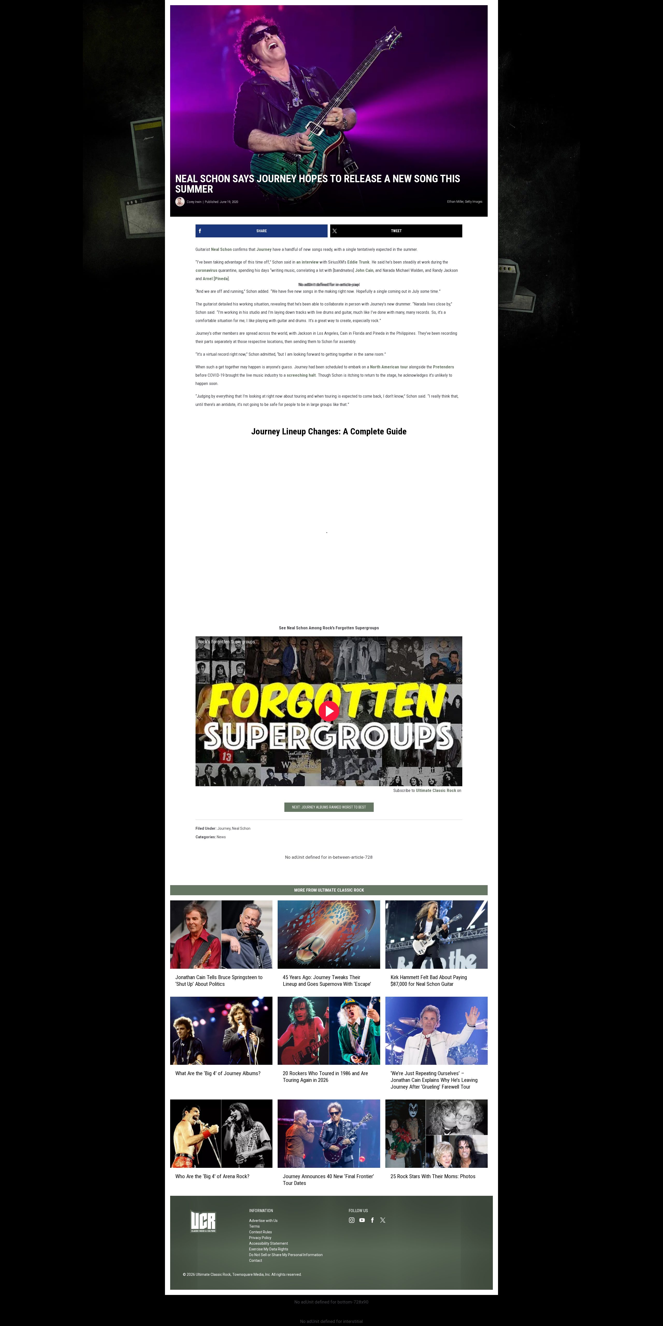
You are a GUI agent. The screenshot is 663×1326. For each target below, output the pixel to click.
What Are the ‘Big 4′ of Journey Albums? (218, 1073)
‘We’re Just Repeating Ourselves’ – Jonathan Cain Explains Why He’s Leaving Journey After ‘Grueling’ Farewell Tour (434, 1080)
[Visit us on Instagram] (354, 1220)
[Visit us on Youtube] (364, 1220)
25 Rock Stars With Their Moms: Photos (433, 1176)
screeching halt (301, 375)
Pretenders (443, 366)
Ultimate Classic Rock (436, 790)
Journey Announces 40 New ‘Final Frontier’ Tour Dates (328, 1179)
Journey (264, 249)
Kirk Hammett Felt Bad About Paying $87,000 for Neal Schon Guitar (429, 980)
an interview (307, 262)
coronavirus (206, 270)
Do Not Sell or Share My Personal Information (286, 1255)
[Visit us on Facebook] (374, 1220)
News (221, 837)
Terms (254, 1226)
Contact (255, 1260)
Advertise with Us (263, 1221)
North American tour (389, 366)
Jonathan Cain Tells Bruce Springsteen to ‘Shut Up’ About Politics (219, 980)
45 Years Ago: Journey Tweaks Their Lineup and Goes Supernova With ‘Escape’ (327, 980)
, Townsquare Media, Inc (250, 1274)
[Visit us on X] (385, 1220)
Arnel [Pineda (215, 278)
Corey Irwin (194, 202)
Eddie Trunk (358, 262)
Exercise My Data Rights (268, 1249)
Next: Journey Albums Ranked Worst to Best (329, 807)
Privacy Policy (260, 1238)
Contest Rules (260, 1232)
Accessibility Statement (268, 1243)
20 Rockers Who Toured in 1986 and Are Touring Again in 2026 (325, 1076)
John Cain (364, 270)
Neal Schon (221, 249)
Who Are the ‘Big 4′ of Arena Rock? (212, 1176)
